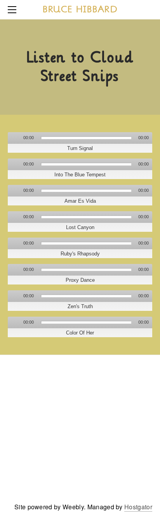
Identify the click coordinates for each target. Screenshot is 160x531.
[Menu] (13, 9)
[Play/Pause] (15, 138)
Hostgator (138, 506)
